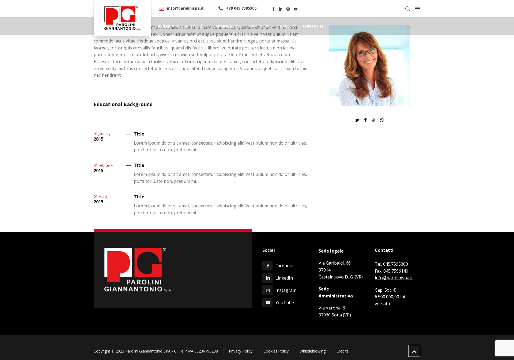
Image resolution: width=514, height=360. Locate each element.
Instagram (285, 290)
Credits (343, 351)
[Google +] (373, 120)
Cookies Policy (276, 351)
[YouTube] (295, 8)
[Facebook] (273, 8)
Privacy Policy (240, 351)
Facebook (285, 266)
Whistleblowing (313, 351)
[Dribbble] (381, 120)
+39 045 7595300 (241, 8)
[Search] (407, 9)
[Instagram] (288, 8)
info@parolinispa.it (185, 8)
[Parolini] (122, 18)
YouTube (284, 302)
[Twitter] (357, 120)
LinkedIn (284, 278)
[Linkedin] (281, 8)
